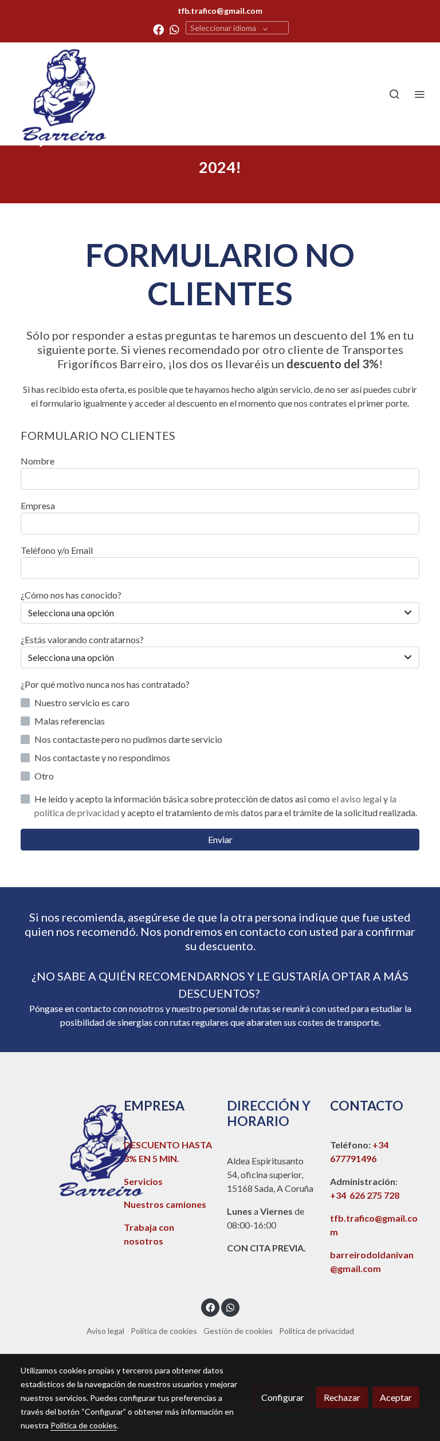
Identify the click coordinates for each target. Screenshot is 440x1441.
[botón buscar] (394, 94)
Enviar (220, 839)
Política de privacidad (316, 1331)
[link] (63, 93)
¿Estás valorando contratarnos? (82, 639)
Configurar (282, 1397)
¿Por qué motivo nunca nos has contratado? (105, 684)
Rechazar (342, 1397)
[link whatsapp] (174, 28)
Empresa (38, 505)
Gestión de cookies (238, 1331)
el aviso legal (357, 798)
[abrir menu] (419, 94)
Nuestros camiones (165, 1204)
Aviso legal (105, 1331)
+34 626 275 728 (364, 1195)
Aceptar (396, 1397)
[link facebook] (158, 28)
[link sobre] (65, 1149)
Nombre (37, 460)
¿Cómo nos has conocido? (71, 594)
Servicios (143, 1181)
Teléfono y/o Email (57, 550)
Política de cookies (164, 1331)
